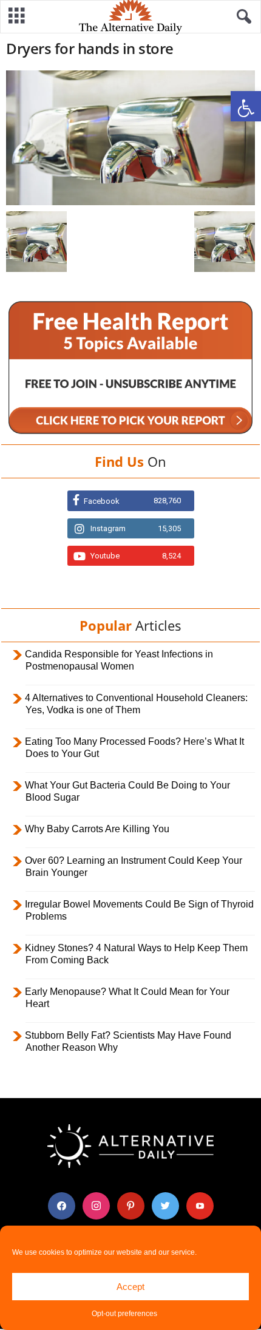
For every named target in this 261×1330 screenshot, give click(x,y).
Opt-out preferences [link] (124, 1313)
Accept (130, 1286)
